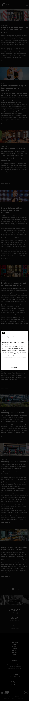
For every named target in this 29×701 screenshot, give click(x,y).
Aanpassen (14, 367)
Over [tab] (24, 337)
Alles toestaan (14, 362)
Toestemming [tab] (5, 337)
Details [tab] (15, 337)
